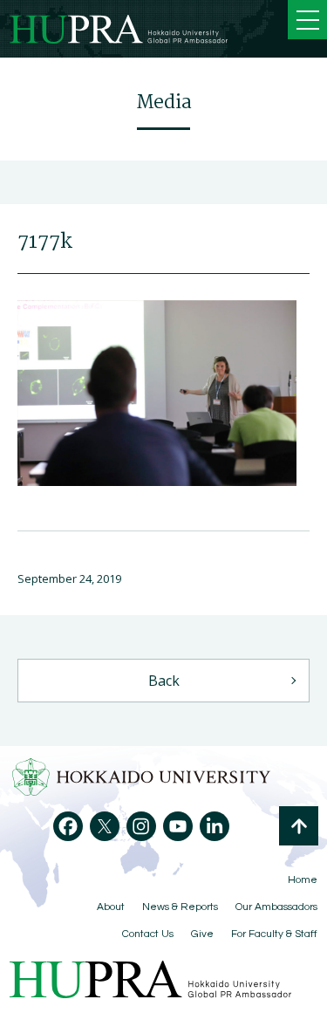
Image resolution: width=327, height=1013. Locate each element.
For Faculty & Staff (274, 934)
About (111, 907)
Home (302, 880)
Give (202, 934)
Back (164, 680)
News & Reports (180, 907)
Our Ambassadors (276, 907)
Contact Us (148, 934)
